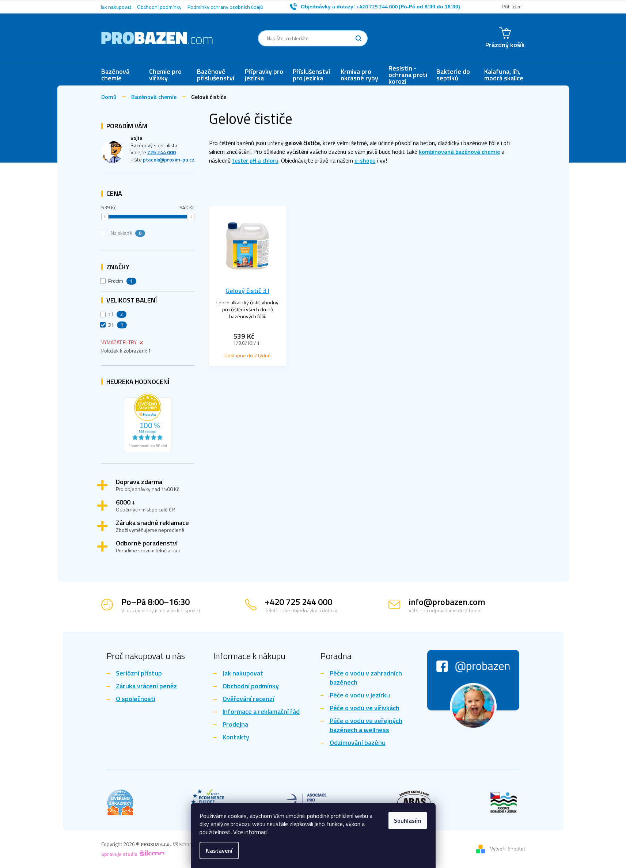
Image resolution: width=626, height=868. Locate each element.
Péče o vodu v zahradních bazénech (366, 678)
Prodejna (235, 724)
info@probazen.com (447, 601)
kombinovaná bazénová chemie (459, 151)
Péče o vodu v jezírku (360, 695)
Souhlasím (407, 820)
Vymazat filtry (119, 342)
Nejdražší (313, 195)
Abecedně (400, 195)
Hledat (358, 38)
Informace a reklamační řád (261, 711)
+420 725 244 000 (298, 601)
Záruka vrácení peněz (146, 686)
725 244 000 (161, 152)
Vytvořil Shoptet (507, 848)
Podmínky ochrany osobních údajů (225, 7)
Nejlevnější (275, 195)
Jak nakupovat (115, 7)
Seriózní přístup (139, 673)
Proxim (120, 281)
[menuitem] (121, 75)
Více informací (250, 831)
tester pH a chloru (255, 160)
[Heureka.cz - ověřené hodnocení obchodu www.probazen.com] (147, 421)
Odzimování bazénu (358, 742)
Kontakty (236, 737)
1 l (115, 314)
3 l (116, 324)
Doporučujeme (232, 195)
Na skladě (126, 233)
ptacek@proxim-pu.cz (168, 159)
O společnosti (135, 699)
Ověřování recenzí (248, 699)
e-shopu (365, 160)
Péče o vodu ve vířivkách (364, 708)
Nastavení (219, 850)
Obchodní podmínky (159, 7)
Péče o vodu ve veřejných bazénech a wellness (366, 725)
